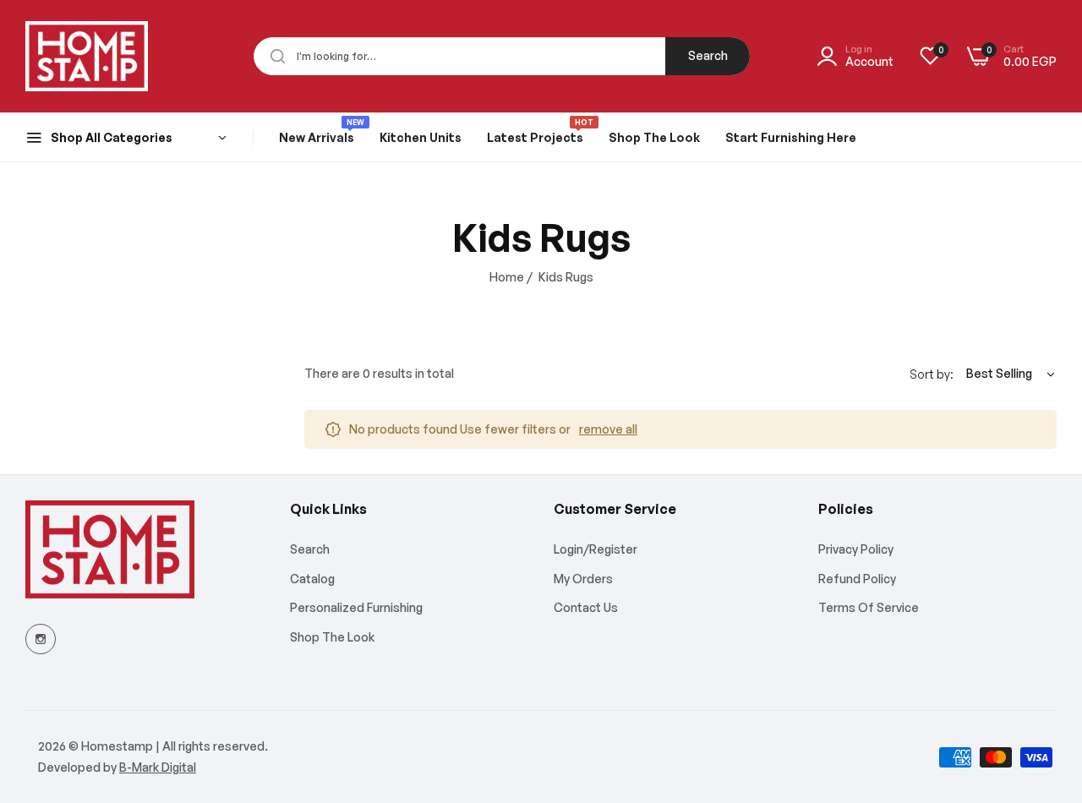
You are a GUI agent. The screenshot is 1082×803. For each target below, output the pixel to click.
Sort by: (932, 374)
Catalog (312, 578)
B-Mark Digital (157, 767)
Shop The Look (332, 637)
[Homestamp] (86, 56)
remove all (608, 429)
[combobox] (502, 56)
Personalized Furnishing (356, 607)
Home (506, 277)
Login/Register (595, 549)
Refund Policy (857, 578)
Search (708, 55)
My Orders (583, 578)
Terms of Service (868, 607)
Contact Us (586, 607)
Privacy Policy (855, 549)
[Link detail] (40, 639)
